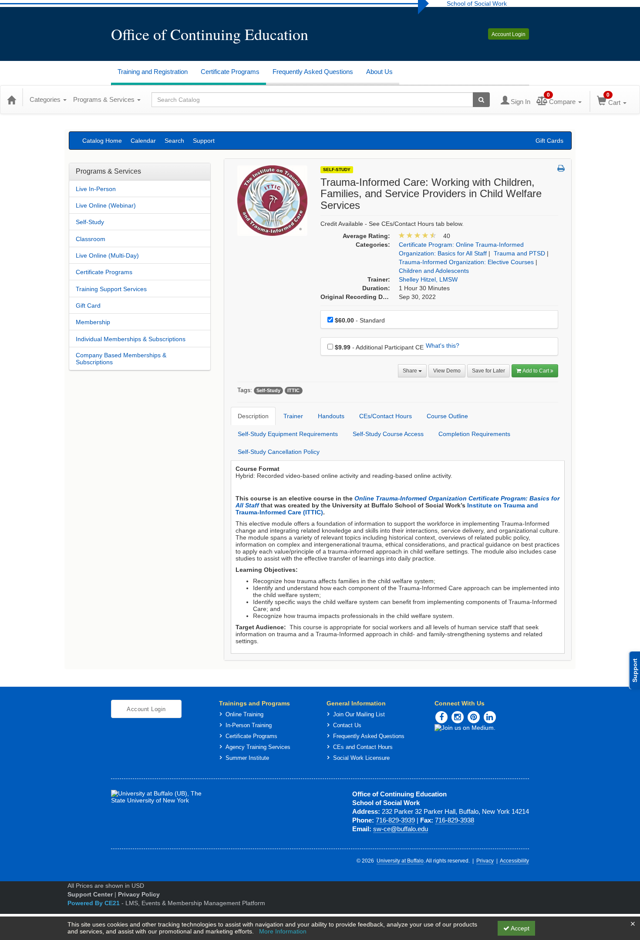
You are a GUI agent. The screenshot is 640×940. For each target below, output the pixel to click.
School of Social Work (477, 3)
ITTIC (293, 390)
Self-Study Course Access (388, 433)
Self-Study (90, 221)
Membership (93, 322)
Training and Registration (153, 71)
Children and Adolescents (434, 270)
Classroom (90, 238)
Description (253, 416)
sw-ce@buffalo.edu (400, 829)
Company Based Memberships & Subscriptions (121, 359)
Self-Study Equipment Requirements (288, 433)
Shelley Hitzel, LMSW (428, 279)
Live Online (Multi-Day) (107, 255)
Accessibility (514, 861)
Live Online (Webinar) (106, 205)
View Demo (447, 371)
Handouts (331, 416)
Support (204, 140)
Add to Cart (536, 371)
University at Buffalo (400, 861)
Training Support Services (111, 288)
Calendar (143, 140)
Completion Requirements (474, 433)
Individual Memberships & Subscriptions (130, 339)
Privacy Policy (139, 894)
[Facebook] (441, 717)
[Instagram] (457, 717)
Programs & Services (104, 99)
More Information (283, 931)
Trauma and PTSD (519, 253)
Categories (46, 99)
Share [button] (410, 371)
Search (174, 140)
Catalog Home (102, 140)
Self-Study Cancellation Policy (279, 451)
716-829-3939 (395, 820)
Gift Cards (549, 140)
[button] (561, 168)
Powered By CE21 (94, 903)
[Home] (11, 100)
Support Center (90, 894)
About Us (379, 71)
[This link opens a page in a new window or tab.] (482, 727)
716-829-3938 (454, 820)
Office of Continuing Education (209, 34)
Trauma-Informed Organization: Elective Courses (466, 261)
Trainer (293, 416)
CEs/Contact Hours (385, 416)
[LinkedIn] (490, 717)
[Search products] (481, 99)
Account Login (508, 34)
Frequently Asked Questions (313, 71)
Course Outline (447, 416)
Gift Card (88, 305)
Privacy (485, 861)
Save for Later (488, 371)
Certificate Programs (230, 71)
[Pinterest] (474, 717)
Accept (519, 928)
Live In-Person (96, 188)
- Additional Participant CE (379, 347)
